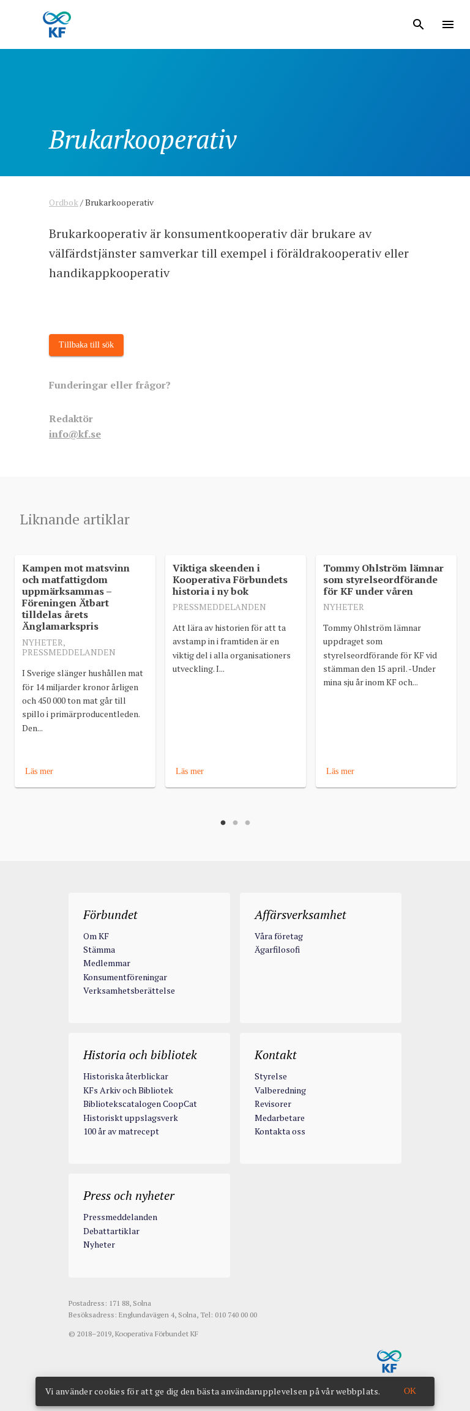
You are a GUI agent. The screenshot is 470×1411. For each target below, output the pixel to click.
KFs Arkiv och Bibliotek (128, 1090)
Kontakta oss (280, 1131)
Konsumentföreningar (125, 977)
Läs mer (39, 770)
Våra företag (279, 936)
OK (410, 1391)
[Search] (418, 24)
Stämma (99, 949)
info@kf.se (75, 434)
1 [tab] (223, 823)
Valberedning (280, 1090)
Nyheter (99, 1244)
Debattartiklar (111, 1231)
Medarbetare (280, 1117)
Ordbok (63, 202)
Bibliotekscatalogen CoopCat (140, 1103)
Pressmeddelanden (120, 1217)
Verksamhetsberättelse (129, 990)
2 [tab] (235, 823)
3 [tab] (247, 823)
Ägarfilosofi (277, 949)
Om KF (96, 936)
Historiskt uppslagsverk (130, 1117)
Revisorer (273, 1103)
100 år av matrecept (121, 1131)
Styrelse (271, 1076)
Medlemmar (106, 963)
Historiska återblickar (125, 1076)
